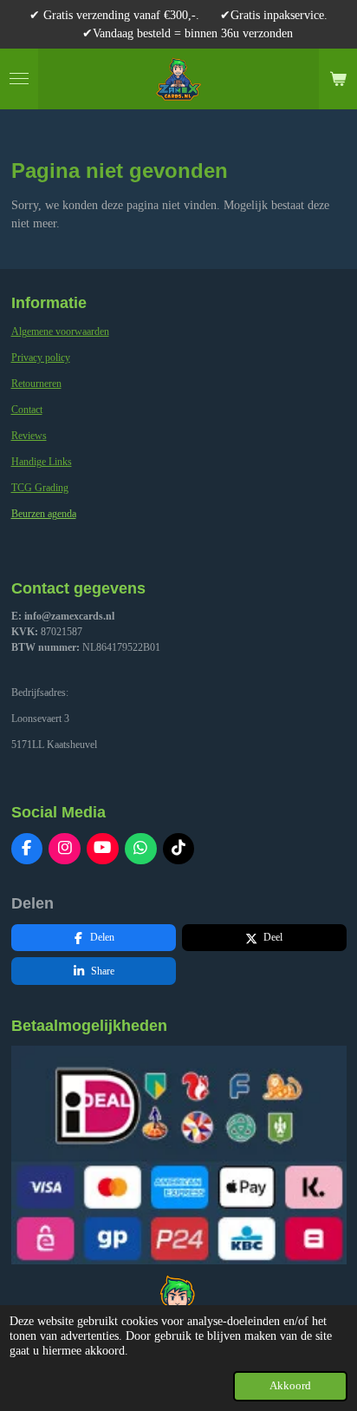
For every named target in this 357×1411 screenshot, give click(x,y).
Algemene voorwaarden (60, 331)
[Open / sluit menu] (19, 79)
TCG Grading (39, 488)
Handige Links (41, 462)
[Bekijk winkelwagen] (338, 79)
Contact (26, 410)
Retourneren (36, 383)
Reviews (29, 436)
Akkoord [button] (290, 1386)
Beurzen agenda (43, 514)
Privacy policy (40, 357)
